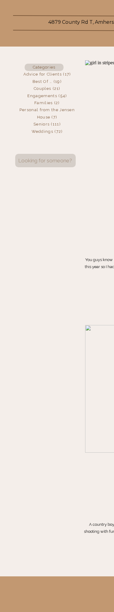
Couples (42, 88)
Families (43, 103)
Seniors (41, 124)
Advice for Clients (42, 74)
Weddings (42, 131)
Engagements (42, 96)
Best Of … (42, 81)
